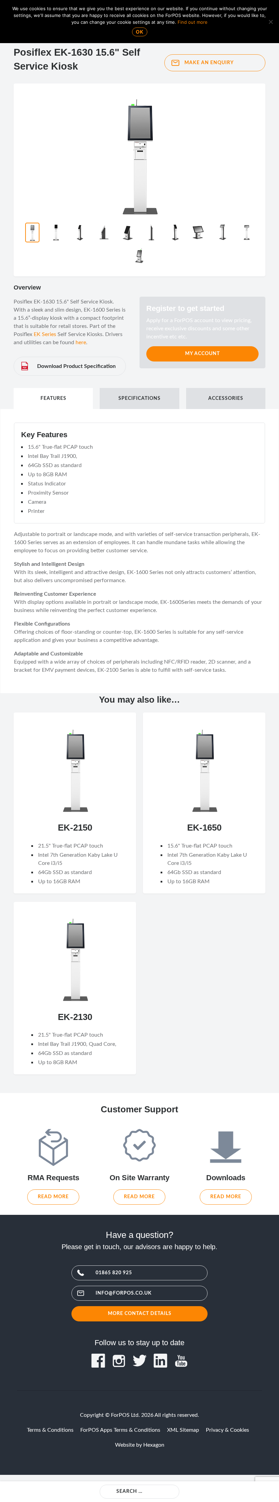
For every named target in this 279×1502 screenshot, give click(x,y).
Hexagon (153, 1445)
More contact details (139, 1313)
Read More (53, 1196)
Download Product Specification (76, 366)
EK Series (45, 334)
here (81, 342)
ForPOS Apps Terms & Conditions (120, 1430)
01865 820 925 (114, 1272)
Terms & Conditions (50, 1430)
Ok (140, 32)
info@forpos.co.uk (124, 1293)
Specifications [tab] (139, 398)
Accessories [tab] (225, 398)
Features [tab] (53, 398)
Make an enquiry (209, 62)
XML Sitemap (183, 1430)
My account (202, 353)
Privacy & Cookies (227, 1430)
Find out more (193, 22)
